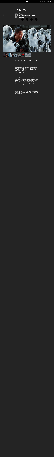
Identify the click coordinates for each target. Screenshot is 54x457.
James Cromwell (32, 15)
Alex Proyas (21, 14)
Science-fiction (21, 17)
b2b (50, 1)
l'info (41, 1)
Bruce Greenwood (26, 15)
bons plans (47, 1)
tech (42, 1)
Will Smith (21, 15)
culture (45, 1)
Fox (19, 16)
